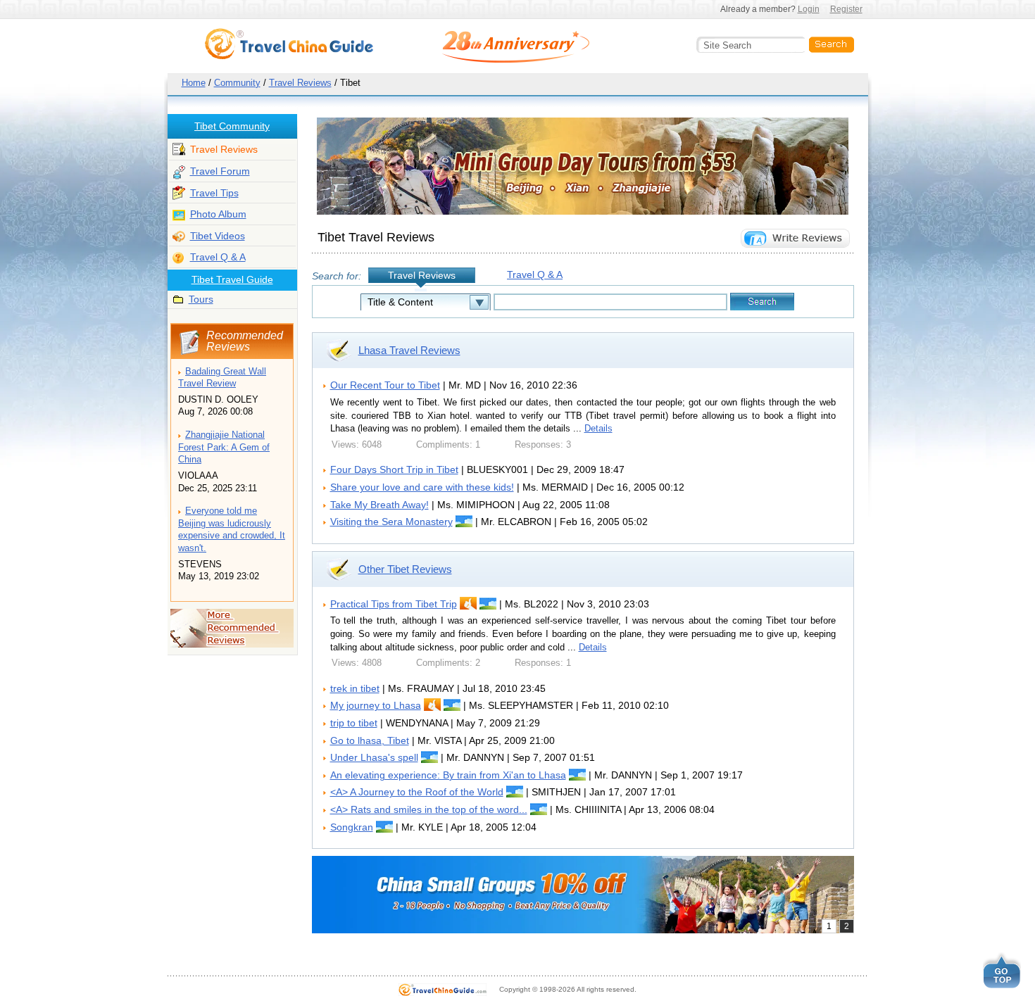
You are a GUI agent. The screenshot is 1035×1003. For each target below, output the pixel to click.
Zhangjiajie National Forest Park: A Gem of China (224, 447)
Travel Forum (220, 171)
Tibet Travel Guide (232, 279)
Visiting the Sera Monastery (391, 521)
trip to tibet (353, 722)
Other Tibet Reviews (405, 569)
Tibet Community (232, 126)
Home (194, 82)
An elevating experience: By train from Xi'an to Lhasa (448, 775)
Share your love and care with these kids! (422, 487)
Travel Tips (214, 192)
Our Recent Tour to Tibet (385, 385)
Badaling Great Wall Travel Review (222, 378)
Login (809, 9)
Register (846, 9)
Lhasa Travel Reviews (409, 350)
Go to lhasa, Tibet (369, 740)
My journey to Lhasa (375, 705)
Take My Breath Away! (379, 504)
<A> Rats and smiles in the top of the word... (428, 809)
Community (237, 82)
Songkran (351, 827)
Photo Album (218, 214)
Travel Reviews (300, 82)
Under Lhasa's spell (374, 757)
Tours (201, 299)
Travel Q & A (218, 257)
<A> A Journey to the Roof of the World (416, 791)
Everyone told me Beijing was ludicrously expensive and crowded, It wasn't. (231, 529)
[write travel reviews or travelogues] (795, 238)
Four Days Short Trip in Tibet (394, 469)
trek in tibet (355, 688)
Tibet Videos (217, 235)
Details (598, 428)
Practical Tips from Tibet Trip (393, 604)
